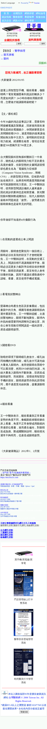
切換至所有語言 (6, 8)
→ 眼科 (4, 58)
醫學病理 (20, 50)
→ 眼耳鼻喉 (7, 54)
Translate (37, 3)
